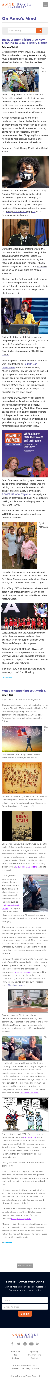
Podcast (15, 1358)
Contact (34, 1358)
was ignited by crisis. (21, 1218)
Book (15, 1355)
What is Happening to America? (24, 690)
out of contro (29, 1137)
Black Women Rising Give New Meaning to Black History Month (24, 41)
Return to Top (25, 1265)
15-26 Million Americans (26, 867)
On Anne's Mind (34, 1355)
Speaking (34, 1351)
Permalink (7, 678)
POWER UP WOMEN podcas (16, 494)
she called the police (22, 972)
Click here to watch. (17, 985)
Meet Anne (15, 1351)
